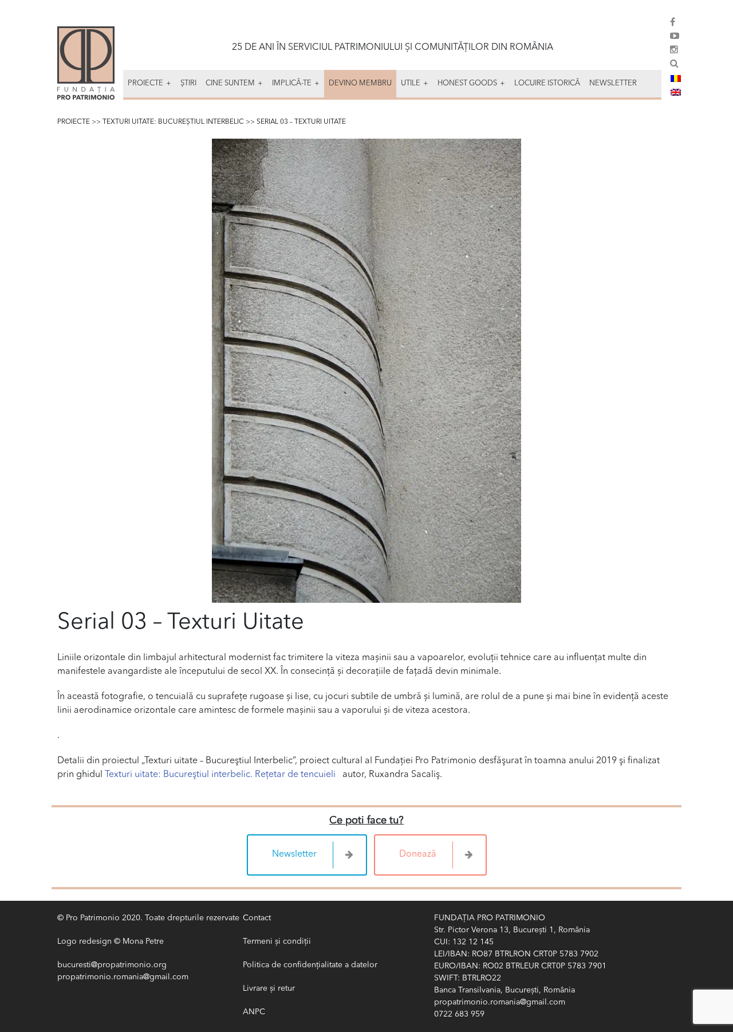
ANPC (254, 1012)
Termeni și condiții (277, 941)
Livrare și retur (269, 988)
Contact (257, 918)
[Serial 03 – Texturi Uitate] (366, 371)
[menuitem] (676, 78)
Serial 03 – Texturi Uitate (301, 122)
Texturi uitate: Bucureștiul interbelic (173, 122)
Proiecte (73, 122)
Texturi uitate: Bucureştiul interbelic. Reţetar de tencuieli (220, 774)
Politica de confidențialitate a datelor (310, 965)
